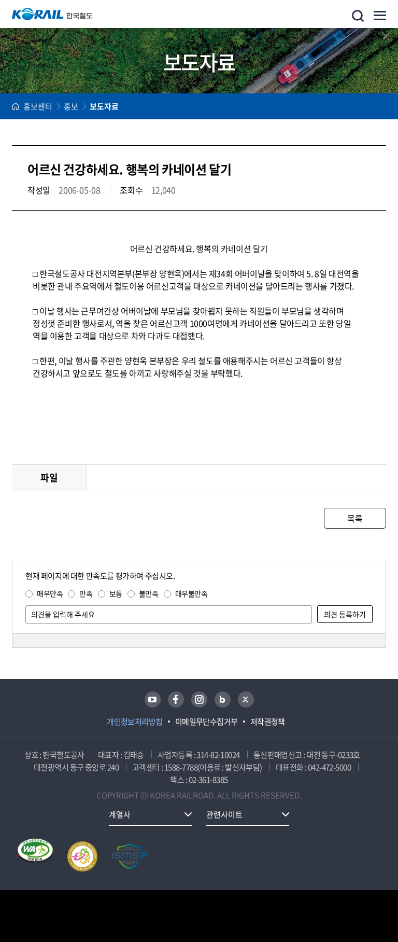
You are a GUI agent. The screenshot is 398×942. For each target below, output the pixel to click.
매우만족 (50, 593)
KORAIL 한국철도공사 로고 (52, 14)
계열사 (120, 814)
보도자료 (104, 106)
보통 (115, 593)
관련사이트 (224, 814)
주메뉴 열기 (380, 15)
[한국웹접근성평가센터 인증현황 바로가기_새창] (35, 856)
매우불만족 (191, 593)
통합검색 (358, 16)
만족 (85, 593)
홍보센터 (37, 106)
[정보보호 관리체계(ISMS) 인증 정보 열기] (129, 856)
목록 (354, 518)
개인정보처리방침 (135, 721)
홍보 (71, 106)
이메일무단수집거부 (206, 721)
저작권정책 (267, 721)
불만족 (149, 593)
